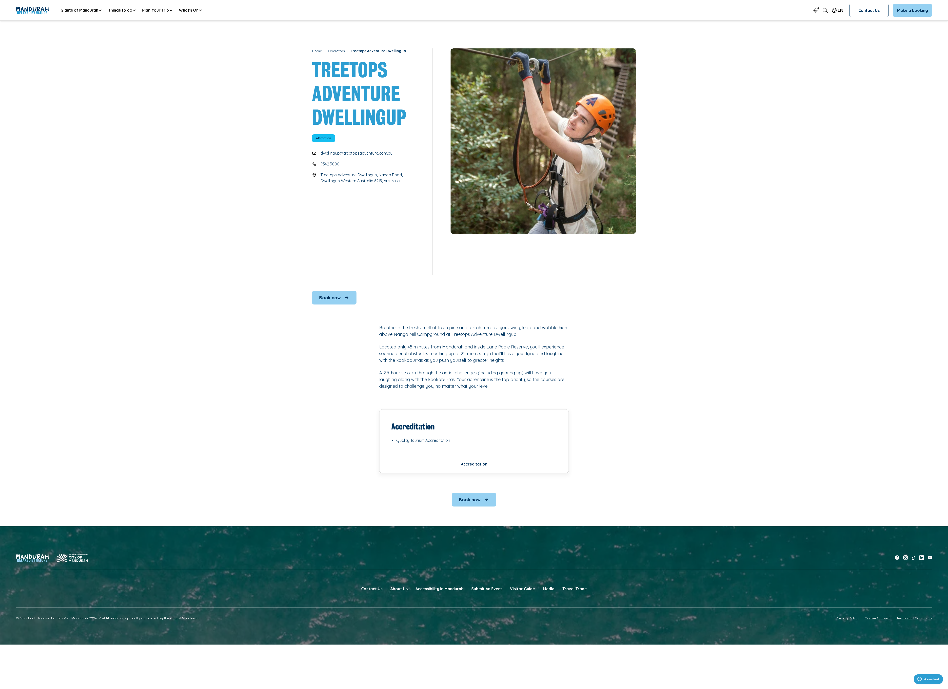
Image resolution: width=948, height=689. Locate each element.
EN (840, 10)
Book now (330, 298)
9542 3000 (329, 164)
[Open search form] (825, 10)
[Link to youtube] (930, 557)
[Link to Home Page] (32, 10)
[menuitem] (80, 10)
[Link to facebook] (897, 557)
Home (317, 51)
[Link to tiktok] (913, 557)
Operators (336, 51)
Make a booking (912, 10)
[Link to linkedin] (921, 557)
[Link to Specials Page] (816, 10)
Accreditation (474, 464)
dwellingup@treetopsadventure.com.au (356, 153)
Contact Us (869, 10)
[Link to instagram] (905, 557)
